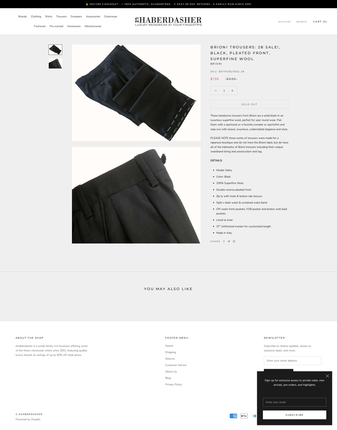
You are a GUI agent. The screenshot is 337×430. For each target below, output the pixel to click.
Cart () (320, 21)
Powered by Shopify (28, 419)
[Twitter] (229, 241)
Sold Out (249, 104)
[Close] (327, 376)
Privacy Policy (173, 384)
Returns (170, 359)
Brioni (216, 63)
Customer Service (175, 365)
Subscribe (295, 414)
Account (284, 21)
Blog (168, 378)
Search (301, 21)
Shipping (170, 352)
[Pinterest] (234, 241)
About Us (171, 371)
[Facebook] (224, 241)
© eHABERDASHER (29, 414)
